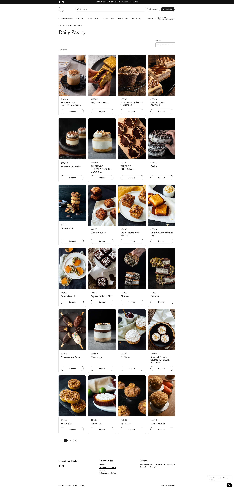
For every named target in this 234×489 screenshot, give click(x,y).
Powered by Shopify (168, 486)
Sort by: (158, 40)
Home (60, 25)
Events (101, 465)
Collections (68, 25)
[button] (167, 18)
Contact (102, 470)
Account (155, 9)
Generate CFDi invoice (107, 467)
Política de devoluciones (108, 473)
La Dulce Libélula (78, 486)
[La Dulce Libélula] (61, 9)
